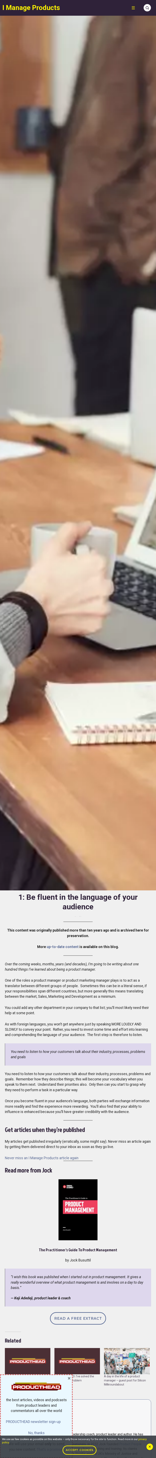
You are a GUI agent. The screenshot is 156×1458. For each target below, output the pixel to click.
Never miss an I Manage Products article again (41, 1158)
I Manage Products (31, 8)
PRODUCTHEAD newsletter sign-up (33, 1422)
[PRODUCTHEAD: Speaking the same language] (27, 1361)
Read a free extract (78, 1318)
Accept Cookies (79, 1449)
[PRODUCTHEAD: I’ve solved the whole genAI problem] (77, 1361)
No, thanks (36, 1433)
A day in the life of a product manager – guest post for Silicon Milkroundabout (125, 1380)
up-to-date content (63, 947)
